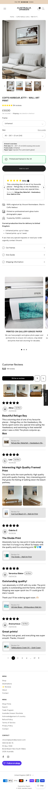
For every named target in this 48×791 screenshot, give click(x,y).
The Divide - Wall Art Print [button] (21, 557)
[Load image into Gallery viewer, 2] (10, 86)
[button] (7, 105)
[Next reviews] (43, 187)
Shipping (16, 113)
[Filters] (37, 378)
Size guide (42, 130)
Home (12, 17)
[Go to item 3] (36, 390)
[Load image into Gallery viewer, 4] (28, 86)
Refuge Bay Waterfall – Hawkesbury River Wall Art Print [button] (27, 443)
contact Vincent (15, 240)
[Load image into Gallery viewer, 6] (37, 86)
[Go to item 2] (22, 390)
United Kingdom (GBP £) (22, 775)
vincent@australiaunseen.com (14, 740)
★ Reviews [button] (46, 397)
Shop (4, 681)
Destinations (7, 684)
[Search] (43, 8)
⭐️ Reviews (6, 687)
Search (5, 707)
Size (3, 130)
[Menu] (5, 8)
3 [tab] (26, 349)
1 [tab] (21, 349)
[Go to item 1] (9, 390)
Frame (4, 118)
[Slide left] (5, 86)
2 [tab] (24, 349)
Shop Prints (6, 704)
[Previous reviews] (4, 187)
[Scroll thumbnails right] (43, 391)
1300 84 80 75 (7, 743)
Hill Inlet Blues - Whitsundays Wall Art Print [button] (26, 607)
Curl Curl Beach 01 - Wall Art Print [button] (24, 514)
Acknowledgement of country (13, 716)
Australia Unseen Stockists (12, 713)
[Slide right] (42, 86)
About (4, 690)
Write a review (18, 378)
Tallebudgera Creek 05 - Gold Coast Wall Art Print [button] (25, 648)
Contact (5, 693)
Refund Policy (7, 719)
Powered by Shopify (24, 786)
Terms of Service (8, 723)
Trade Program (8, 710)
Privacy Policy (7, 726)
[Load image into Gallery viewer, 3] (19, 86)
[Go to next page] (39, 658)
